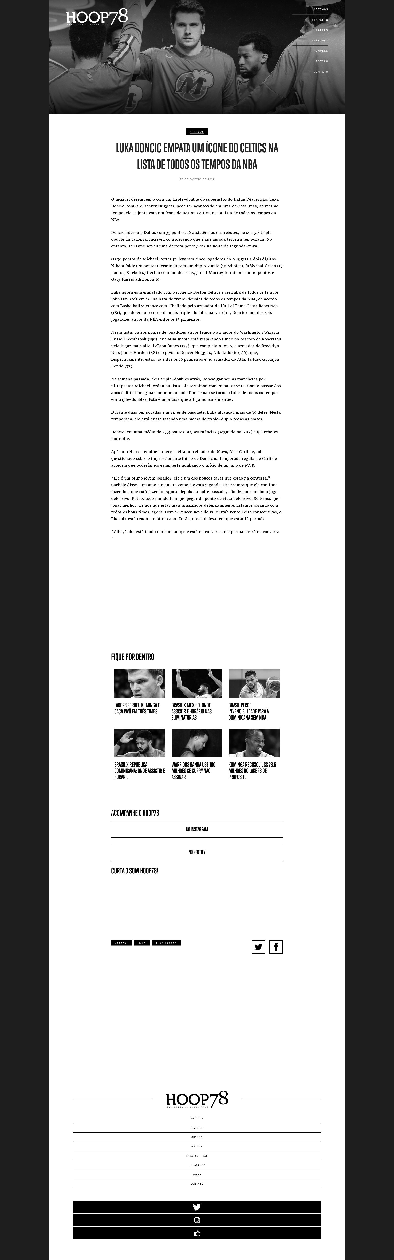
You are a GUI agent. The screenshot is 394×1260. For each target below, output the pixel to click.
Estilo (322, 61)
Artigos (321, 9)
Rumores (321, 50)
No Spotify (197, 852)
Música (197, 1137)
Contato (321, 71)
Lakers (322, 30)
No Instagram (197, 829)
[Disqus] (197, 1017)
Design (197, 1146)
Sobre (197, 1174)
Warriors (320, 40)
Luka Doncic (166, 942)
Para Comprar (197, 1155)
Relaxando (197, 1165)
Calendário (318, 19)
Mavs (142, 942)
